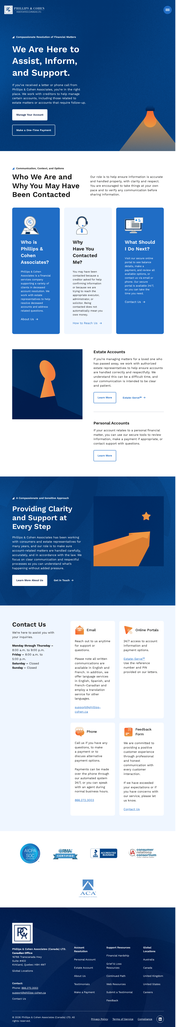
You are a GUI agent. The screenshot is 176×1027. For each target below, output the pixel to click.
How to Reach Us (85, 323)
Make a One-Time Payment (33, 130)
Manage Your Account (29, 114)
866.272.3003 (84, 800)
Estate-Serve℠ (132, 397)
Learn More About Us (29, 580)
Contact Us (133, 302)
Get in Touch (62, 580)
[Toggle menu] (167, 10)
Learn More (105, 397)
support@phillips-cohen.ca (29, 992)
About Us (27, 319)
